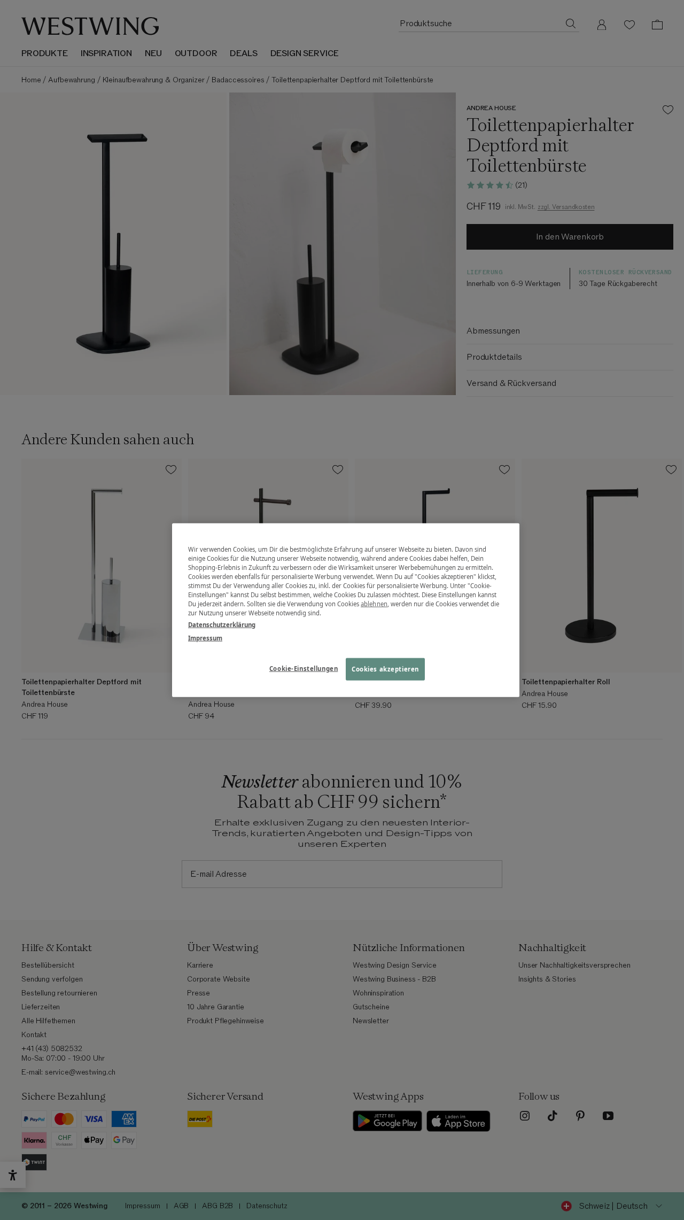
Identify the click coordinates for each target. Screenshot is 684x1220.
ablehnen (374, 604)
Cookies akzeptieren (385, 669)
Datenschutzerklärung (221, 624)
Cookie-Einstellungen (303, 668)
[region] (345, 610)
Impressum (205, 638)
